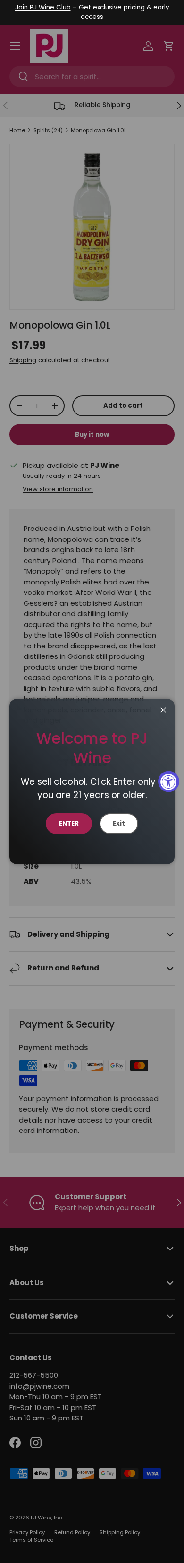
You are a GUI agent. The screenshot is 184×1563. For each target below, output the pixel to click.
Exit (119, 823)
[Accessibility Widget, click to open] (168, 781)
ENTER (69, 823)
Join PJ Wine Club (43, 7)
